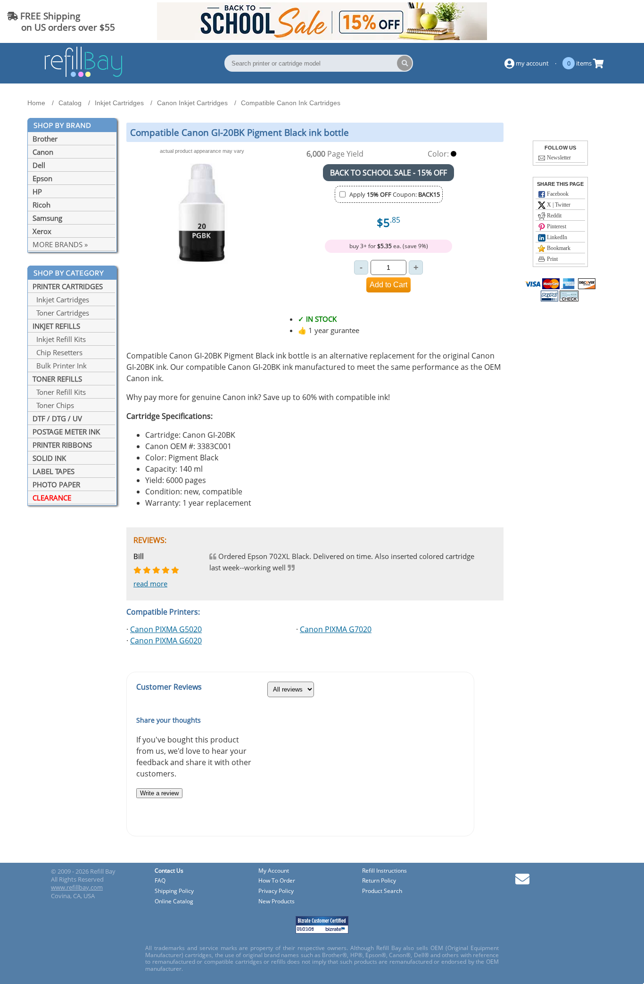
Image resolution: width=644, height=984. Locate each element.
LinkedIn (556, 237)
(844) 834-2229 (603, 21)
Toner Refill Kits (59, 392)
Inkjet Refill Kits (59, 339)
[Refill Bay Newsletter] (522, 882)
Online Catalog (174, 901)
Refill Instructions (384, 871)
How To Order (276, 880)
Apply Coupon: (394, 194)
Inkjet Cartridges (61, 299)
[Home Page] (83, 75)
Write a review (159, 793)
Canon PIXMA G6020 (166, 640)
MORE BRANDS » (60, 244)
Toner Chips (53, 405)
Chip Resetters (58, 352)
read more (150, 583)
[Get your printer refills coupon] (322, 37)
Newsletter (558, 157)
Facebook (557, 194)
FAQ (160, 880)
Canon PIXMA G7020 (336, 629)
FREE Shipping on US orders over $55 (61, 21)
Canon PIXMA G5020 (166, 629)
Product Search (382, 891)
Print (551, 259)
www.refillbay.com (77, 887)
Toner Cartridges (61, 312)
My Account (273, 871)
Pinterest (555, 226)
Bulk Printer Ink (60, 365)
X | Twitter (557, 204)
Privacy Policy (276, 891)
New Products (276, 901)
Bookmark (557, 248)
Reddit (553, 215)
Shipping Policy (174, 891)
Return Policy (379, 880)
